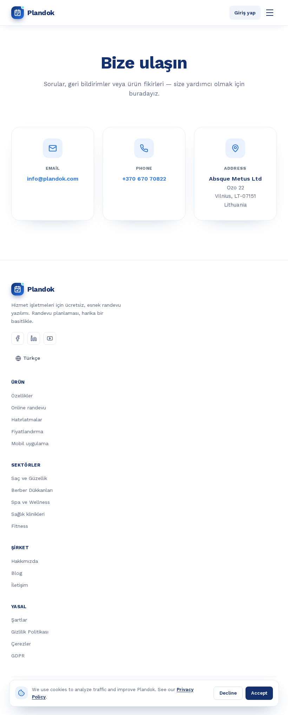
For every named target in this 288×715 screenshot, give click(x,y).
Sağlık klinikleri (28, 514)
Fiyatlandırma (27, 431)
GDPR (18, 655)
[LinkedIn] (33, 338)
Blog (16, 573)
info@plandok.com (52, 178)
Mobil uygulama (29, 443)
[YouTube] (50, 338)
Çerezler (21, 643)
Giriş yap (245, 12)
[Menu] (270, 13)
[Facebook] (17, 338)
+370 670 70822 (144, 178)
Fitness (19, 526)
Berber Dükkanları (32, 490)
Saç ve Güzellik (29, 478)
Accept (259, 693)
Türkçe (31, 358)
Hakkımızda (24, 561)
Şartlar (19, 620)
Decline (228, 693)
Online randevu (28, 407)
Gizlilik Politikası (29, 632)
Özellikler (22, 395)
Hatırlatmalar (26, 419)
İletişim (19, 585)
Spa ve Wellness (30, 502)
